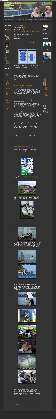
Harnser (7, 86)
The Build (21, 21)
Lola (6, 91)
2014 (44, 83)
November (46, 87)
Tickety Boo (7, 108)
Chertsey (6, 49)
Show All (10, 66)
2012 (44, 85)
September (46, 89)
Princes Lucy (7, 99)
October (46, 88)
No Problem (33, 96)
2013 (44, 84)
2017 (44, 80)
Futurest (7, 82)
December (46, 86)
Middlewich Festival (46, 111)
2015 (44, 82)
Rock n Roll (7, 100)
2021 (44, 76)
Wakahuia (7, 110)
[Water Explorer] (43, 36)
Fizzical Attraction (8, 80)
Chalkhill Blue (7, 75)
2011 (44, 105)
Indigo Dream (7, 87)
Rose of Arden (7, 101)
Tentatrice (7, 106)
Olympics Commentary (18, 25)
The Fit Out (25, 21)
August (46, 90)
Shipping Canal (46, 112)
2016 (44, 81)
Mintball (7, 95)
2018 (44, 79)
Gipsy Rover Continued (7, 84)
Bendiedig (7, 74)
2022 (44, 75)
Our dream (8, 21)
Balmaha (7, 72)
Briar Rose (6, 56)
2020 (44, 77)
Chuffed (7, 76)
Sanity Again (7, 102)
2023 (44, 74)
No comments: (18, 36)
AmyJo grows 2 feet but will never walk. (22, 39)
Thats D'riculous (8, 107)
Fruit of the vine (8, 81)
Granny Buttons (8, 85)
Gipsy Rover (7, 83)
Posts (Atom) (18, 404)
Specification (13, 21)
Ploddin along (7, 98)
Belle (6, 73)
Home (5, 21)
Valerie (7, 109)
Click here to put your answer (28, 122)
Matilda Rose (7, 94)
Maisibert (7, 92)
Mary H (7, 93)
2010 (44, 106)
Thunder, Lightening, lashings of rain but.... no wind (24, 146)
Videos (29, 21)
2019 (44, 78)
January (46, 104)
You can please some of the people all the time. (23, 85)
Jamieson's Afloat (7, 36)
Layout (17, 21)
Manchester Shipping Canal (35, 21)
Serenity (7, 103)
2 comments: (18, 81)
